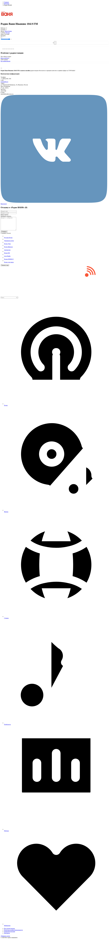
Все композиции (5, 61)
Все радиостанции (9, 928)
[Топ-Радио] (54, 296)
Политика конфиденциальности (13, 930)
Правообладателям (9, 931)
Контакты (7, 933)
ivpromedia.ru (4, 81)
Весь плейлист (5, 58)
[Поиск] (17, 297)
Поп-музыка (8, 31)
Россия (8, 32)
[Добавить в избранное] (55, 43)
